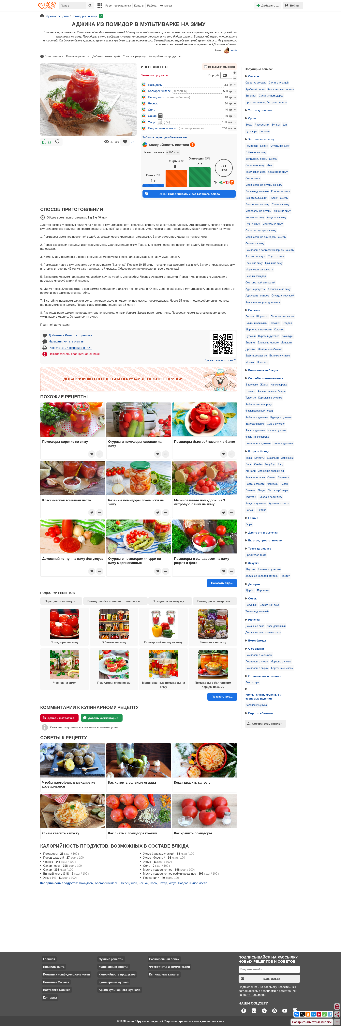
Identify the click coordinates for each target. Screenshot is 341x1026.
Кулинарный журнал (114, 982)
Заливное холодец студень (261, 576)
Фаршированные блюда (272, 391)
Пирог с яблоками (261, 713)
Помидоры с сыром (257, 668)
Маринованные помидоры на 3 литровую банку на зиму (199, 502)
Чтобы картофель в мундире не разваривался (68, 784)
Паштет (285, 576)
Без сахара (252, 682)
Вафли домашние (256, 355)
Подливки (251, 605)
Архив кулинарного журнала (119, 989)
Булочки (250, 336)
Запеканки (287, 458)
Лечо (270, 165)
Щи (285, 124)
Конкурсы (166, 5)
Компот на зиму (280, 191)
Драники (250, 349)
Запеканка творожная (271, 471)
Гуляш (284, 484)
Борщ (248, 124)
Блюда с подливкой (270, 497)
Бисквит (250, 342)
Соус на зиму (276, 256)
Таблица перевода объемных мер (165, 137)
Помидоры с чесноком (258, 655)
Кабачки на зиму (278, 172)
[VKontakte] (296, 1014)
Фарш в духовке (255, 430)
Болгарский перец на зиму (261, 159)
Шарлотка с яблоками (258, 329)
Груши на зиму (274, 263)
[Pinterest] (319, 1014)
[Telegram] (330, 1014)
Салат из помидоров (271, 95)
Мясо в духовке (276, 430)
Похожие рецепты (77, 56)
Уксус (152, 122)
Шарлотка (262, 316)
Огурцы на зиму (280, 145)
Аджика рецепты (255, 289)
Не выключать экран (221, 67)
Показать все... (222, 696)
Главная (49, 959)
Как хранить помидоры (193, 833)
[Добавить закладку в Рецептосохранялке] (125, 142)
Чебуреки (272, 484)
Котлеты (259, 458)
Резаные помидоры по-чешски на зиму (136, 502)
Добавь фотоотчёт (61, 717)
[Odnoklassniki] (307, 1014)
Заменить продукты (154, 75)
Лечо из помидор (255, 276)
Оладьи (287, 323)
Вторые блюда (258, 451)
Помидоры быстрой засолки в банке (204, 441)
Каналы (139, 5)
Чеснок (153, 103)
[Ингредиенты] (337, 1006)
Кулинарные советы (113, 966)
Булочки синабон (279, 355)
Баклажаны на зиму (257, 204)
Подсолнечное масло (162, 128)
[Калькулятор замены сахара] (160, 115)
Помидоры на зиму (256, 145)
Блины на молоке (268, 342)
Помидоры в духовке (258, 443)
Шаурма (250, 569)
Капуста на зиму (276, 217)
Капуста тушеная (255, 503)
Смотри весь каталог (267, 723)
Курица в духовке (280, 417)
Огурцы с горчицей (283, 295)
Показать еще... (222, 582)
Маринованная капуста (259, 269)
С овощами (256, 648)
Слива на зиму (280, 204)
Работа (151, 5)
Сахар (152, 115)
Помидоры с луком (256, 661)
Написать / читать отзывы (66, 341)
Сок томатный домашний (260, 282)
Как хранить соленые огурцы (132, 782)
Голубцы (270, 464)
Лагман (249, 510)
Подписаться (271, 978)
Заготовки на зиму (261, 139)
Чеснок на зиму (254, 217)
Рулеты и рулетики (269, 569)
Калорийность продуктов (165, 56)
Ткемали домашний (257, 611)
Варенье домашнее (257, 191)
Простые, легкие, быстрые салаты (266, 102)
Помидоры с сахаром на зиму (217, 601)
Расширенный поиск (164, 959)
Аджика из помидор (257, 295)
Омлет (271, 477)
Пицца (261, 490)
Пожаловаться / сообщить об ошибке (74, 353)
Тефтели (250, 497)
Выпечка (254, 310)
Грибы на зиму (254, 263)
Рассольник (262, 124)
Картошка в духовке (270, 397)
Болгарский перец (160, 91)
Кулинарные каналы (164, 974)
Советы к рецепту (134, 56)
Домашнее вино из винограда (263, 632)
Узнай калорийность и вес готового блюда (189, 193)
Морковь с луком (281, 661)
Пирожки (275, 323)
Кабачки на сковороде (258, 404)
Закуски (253, 563)
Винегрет (250, 95)
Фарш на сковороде (257, 436)
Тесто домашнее (259, 548)
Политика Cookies (56, 982)
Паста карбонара (278, 490)
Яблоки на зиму (279, 198)
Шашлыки (273, 458)
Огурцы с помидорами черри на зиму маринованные (134, 560)
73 (132, 141)
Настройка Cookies (56, 989)
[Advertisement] (271, 38)
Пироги (249, 316)
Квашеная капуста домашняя (262, 302)
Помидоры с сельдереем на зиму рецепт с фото (201, 560)
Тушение (250, 397)
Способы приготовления (265, 378)
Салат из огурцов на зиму (260, 230)
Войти (294, 5)
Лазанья (250, 490)
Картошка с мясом (282, 668)
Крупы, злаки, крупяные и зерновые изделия (263, 696)
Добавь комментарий (106, 56)
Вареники (283, 477)
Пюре (248, 524)
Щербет (250, 590)
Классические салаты (280, 89)
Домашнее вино (254, 626)
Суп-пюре (251, 131)
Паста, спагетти (254, 484)
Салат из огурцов (255, 82)
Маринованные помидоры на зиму (265, 237)
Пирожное (263, 590)
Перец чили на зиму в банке (63, 601)
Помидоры (155, 84)
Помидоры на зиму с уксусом (172, 601)
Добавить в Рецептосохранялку (70, 335)
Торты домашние (260, 110)
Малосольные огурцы (258, 211)
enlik (234, 50)
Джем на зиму (282, 211)
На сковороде (279, 384)
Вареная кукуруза (256, 705)
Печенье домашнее (282, 316)
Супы (252, 118)
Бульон (276, 124)
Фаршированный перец (259, 410)
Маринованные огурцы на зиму (263, 185)
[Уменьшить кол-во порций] (235, 78)
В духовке (251, 384)
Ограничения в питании (264, 676)
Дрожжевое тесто (255, 555)
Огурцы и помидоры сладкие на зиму (134, 443)
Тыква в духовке (283, 443)
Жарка (264, 384)
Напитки (254, 619)
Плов (248, 464)
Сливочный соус (269, 605)
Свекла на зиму (254, 243)
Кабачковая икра (255, 172)
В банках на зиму (255, 152)
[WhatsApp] (324, 1014)
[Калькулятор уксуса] (159, 121)
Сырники (279, 329)
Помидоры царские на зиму (65, 441)
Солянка (264, 131)
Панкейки (262, 362)
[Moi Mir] (313, 1014)
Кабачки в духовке (256, 417)
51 (49, 141)
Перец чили (156, 97)
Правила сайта (53, 966)
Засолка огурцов (255, 256)
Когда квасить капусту (192, 782)
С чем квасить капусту (60, 833)
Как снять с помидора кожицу (132, 833)
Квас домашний (276, 626)
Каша (248, 458)
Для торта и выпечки (263, 532)
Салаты (253, 76)
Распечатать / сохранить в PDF (70, 347)
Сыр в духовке (276, 423)
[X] (302, 1014)
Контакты (50, 997)
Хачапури (287, 336)
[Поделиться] (337, 1014)
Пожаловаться (54, 56)
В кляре (261, 510)
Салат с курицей (279, 82)
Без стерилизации (256, 198)
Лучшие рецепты (111, 959)
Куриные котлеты (279, 503)
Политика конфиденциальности (66, 974)
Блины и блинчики (256, 323)
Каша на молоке (255, 477)
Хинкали (250, 471)
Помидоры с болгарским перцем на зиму (269, 250)
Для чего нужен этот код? (220, 360)
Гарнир (253, 518)
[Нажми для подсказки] (192, 144)
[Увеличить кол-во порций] (235, 72)
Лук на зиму (252, 224)
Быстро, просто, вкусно (265, 540)
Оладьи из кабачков (270, 349)
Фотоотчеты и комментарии (169, 966)
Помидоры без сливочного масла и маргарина (117, 601)
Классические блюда (263, 370)
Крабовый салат (255, 89)
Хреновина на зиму (279, 289)
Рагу (280, 464)
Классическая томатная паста (66, 500)
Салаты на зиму (255, 165)
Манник (249, 362)
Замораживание (254, 423)
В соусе (250, 391)
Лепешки (286, 342)
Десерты (254, 584)
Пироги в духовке (268, 336)
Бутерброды (257, 640)
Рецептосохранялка (118, 5)
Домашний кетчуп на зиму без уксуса (72, 558)
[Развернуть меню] (337, 1022)
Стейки (258, 464)
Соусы (253, 598)
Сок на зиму (252, 178)
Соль (151, 109)
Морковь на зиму (272, 224)
